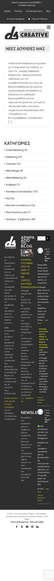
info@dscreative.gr (27, 5)
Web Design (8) (14, 170)
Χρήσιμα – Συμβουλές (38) (21, 219)
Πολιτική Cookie (36, 522)
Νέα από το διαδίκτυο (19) (20, 205)
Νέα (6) (10, 198)
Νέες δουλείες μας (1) (18, 212)
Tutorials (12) (13, 163)
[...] (10, 121)
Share (39, 402)
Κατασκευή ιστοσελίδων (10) (22, 191)
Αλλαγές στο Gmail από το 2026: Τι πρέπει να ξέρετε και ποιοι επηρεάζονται (43, 339)
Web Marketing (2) (16, 177)
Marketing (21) (14, 156)
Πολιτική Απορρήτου (20, 522)
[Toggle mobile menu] (49, 27)
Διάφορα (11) (13, 184)
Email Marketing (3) (16, 150)
